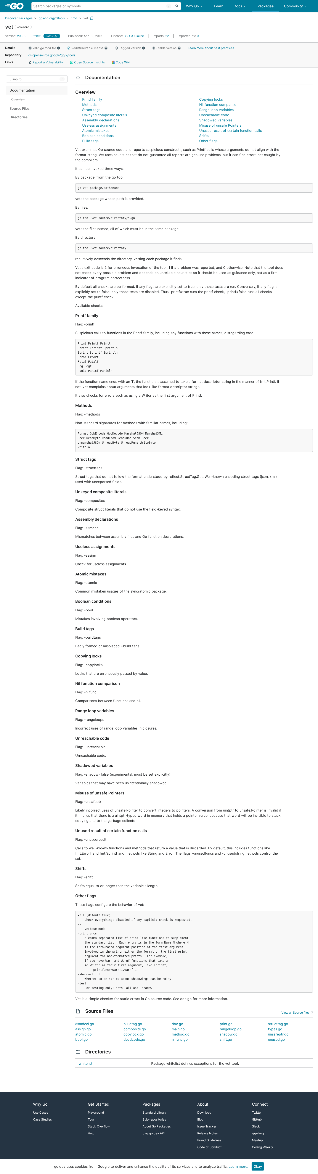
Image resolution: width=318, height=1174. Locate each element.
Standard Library (155, 1112)
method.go (181, 1034)
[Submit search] (177, 6)
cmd (74, 18)
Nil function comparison (218, 104)
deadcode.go (134, 1039)
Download (204, 1112)
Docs (238, 6)
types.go (275, 1029)
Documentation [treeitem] (22, 90)
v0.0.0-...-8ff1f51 (24, 36)
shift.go (226, 1039)
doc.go (177, 1024)
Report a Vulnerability (47, 62)
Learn (218, 6)
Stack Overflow (99, 1126)
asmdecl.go (84, 1024)
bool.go (81, 1039)
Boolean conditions (98, 136)
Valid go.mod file (44, 48)
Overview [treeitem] (18, 99)
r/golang (258, 1133)
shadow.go (229, 1034)
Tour (91, 1119)
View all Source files (295, 1012)
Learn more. (238, 1166)
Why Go (192, 6)
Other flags (208, 141)
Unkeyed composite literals (104, 115)
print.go (226, 1024)
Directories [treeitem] (19, 117)
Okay (258, 1166)
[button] (30, 48)
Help (91, 1133)
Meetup (257, 1140)
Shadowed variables (215, 120)
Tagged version (130, 48)
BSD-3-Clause (134, 36)
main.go (178, 1029)
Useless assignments (99, 125)
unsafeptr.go (278, 1034)
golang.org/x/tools (52, 18)
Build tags (90, 141)
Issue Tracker (206, 1126)
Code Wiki (122, 62)
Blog (200, 1119)
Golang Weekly (262, 1147)
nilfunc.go (180, 1039)
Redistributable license (87, 48)
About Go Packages (157, 1126)
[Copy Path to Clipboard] (92, 18)
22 (161, 36)
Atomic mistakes (95, 130)
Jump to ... (17, 79)
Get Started (98, 1104)
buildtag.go (133, 1024)
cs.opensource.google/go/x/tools (51, 55)
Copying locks (211, 99)
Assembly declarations (100, 120)
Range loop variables (216, 110)
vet (86, 18)
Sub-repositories (154, 1119)
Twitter (257, 1112)
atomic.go (83, 1034)
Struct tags (91, 110)
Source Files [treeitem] (20, 108)
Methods (89, 104)
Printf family (92, 99)
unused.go (276, 1039)
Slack (256, 1126)
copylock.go (134, 1034)
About (202, 1104)
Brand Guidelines (209, 1140)
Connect (260, 1104)
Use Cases (40, 1112)
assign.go (83, 1029)
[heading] (18, 6)
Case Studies (42, 1119)
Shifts (204, 136)
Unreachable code (214, 115)
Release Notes (207, 1133)
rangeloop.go (231, 1029)
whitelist (85, 1063)
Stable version (166, 48)
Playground (96, 1112)
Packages (265, 6)
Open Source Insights (89, 62)
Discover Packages (18, 18)
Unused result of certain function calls (230, 130)
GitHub (257, 1119)
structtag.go (278, 1024)
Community (293, 6)
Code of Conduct (209, 1147)
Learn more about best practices (211, 48)
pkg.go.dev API (154, 1133)
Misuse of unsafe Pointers (220, 125)
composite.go (135, 1029)
